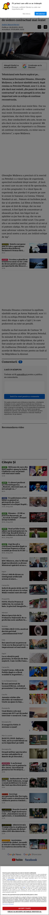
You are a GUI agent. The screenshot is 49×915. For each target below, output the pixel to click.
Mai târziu (26, 13)
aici (24, 887)
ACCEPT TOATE (24, 908)
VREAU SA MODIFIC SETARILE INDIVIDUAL (24, 912)
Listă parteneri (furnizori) (8, 904)
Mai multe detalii (11, 879)
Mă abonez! (40, 13)
